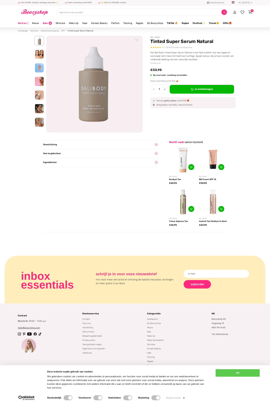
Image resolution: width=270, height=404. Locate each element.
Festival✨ (199, 23)
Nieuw (35, 23)
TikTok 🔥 (172, 23)
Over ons (86, 323)
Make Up (73, 23)
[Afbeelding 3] (39, 68)
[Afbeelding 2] (39, 54)
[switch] (97, 397)
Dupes (185, 23)
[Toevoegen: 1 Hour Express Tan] (191, 209)
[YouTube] (29, 334)
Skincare (60, 23)
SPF (63, 31)
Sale (149, 331)
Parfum (115, 23)
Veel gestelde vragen (92, 344)
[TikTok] (40, 334)
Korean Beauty (99, 23)
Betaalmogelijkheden (92, 336)
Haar (85, 23)
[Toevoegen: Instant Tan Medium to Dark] (221, 209)
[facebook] (35, 334)
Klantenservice (90, 313)
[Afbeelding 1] (39, 40)
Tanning (127, 23)
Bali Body (155, 37)
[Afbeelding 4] (39, 81)
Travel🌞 (214, 23)
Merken (23, 23)
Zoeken (224, 12)
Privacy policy (88, 340)
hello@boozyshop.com (29, 327)
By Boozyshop (155, 23)
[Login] (235, 12)
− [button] (154, 89)
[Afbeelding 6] (39, 108)
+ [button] (165, 89)
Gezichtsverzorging (50, 31)
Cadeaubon (152, 319)
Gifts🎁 (227, 23)
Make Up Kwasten (155, 340)
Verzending (87, 327)
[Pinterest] (24, 334)
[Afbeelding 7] (39, 122)
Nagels (139, 23)
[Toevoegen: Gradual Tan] (191, 167)
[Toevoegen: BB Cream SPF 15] (221, 167)
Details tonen (173, 397)
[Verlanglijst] (136, 40)
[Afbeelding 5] (39, 95)
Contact (86, 319)
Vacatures (87, 352)
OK (238, 372)
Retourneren (88, 331)
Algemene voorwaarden (93, 348)
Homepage (23, 31)
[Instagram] (19, 334)
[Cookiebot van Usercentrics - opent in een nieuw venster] (26, 398)
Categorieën (154, 313)
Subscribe (197, 284)
